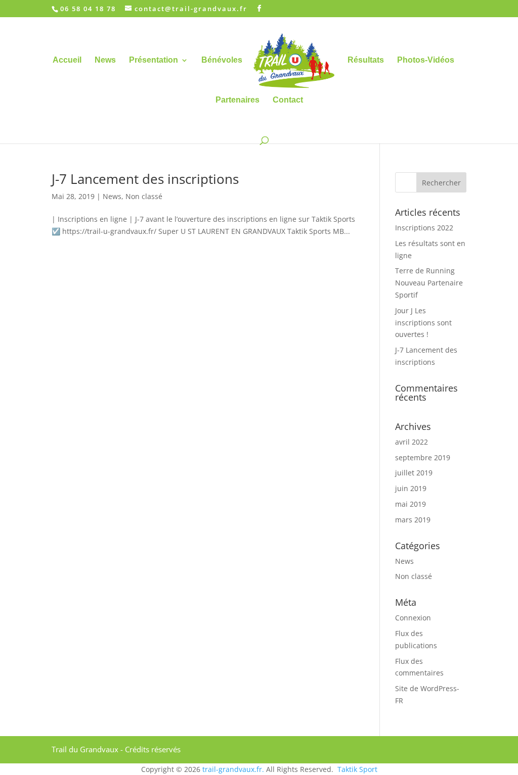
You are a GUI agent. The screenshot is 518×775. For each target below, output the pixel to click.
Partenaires (237, 100)
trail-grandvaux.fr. (233, 769)
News (105, 60)
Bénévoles (221, 60)
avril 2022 (411, 442)
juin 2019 (410, 488)
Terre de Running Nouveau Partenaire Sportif (429, 283)
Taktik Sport (357, 769)
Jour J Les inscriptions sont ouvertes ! (423, 323)
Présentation (153, 60)
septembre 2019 (422, 457)
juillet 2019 (414, 472)
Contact (288, 100)
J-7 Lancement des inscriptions (145, 179)
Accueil (67, 60)
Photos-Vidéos (425, 60)
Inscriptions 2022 (424, 227)
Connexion (413, 617)
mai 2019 (410, 504)
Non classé (143, 196)
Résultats (366, 60)
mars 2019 (412, 519)
